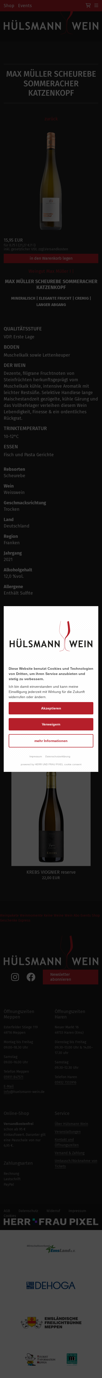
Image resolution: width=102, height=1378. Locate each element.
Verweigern (51, 724)
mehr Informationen (51, 741)
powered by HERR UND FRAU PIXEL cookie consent (51, 764)
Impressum (35, 756)
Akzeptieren (51, 708)
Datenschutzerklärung (57, 756)
